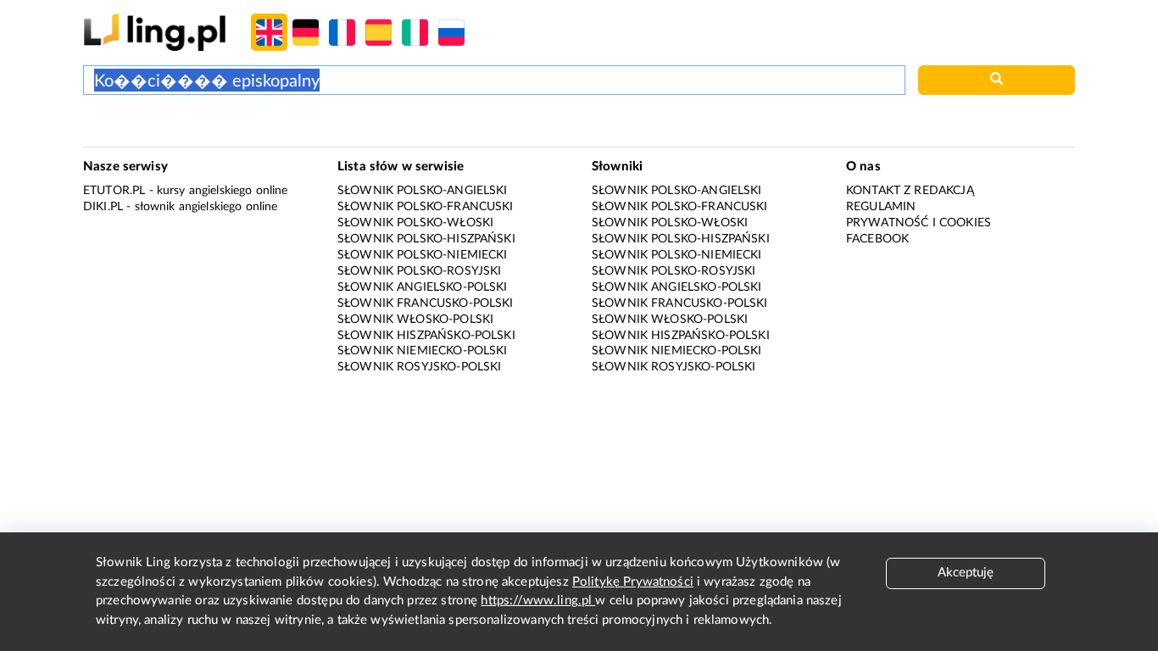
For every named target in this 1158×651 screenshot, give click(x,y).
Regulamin (881, 207)
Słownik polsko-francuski (425, 207)
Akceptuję (966, 572)
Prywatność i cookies (918, 223)
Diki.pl (103, 207)
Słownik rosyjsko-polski (419, 367)
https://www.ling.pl (538, 600)
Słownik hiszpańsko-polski (426, 336)
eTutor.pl (114, 191)
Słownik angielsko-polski (422, 287)
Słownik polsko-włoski (415, 223)
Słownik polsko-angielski (422, 191)
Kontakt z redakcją (910, 191)
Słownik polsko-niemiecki (422, 255)
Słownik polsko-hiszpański (426, 239)
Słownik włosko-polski (415, 320)
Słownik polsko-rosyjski (419, 271)
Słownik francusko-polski (425, 303)
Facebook (877, 239)
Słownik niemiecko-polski (422, 351)
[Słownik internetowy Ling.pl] (154, 31)
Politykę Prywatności (632, 582)
